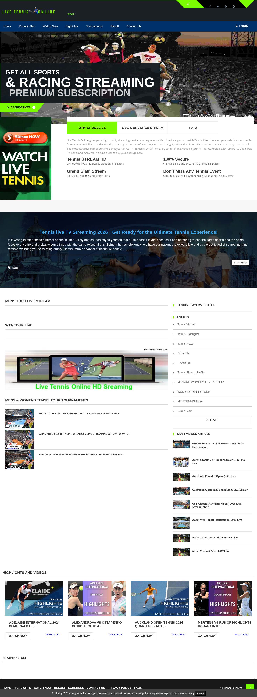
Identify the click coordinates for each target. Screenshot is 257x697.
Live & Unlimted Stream (142, 128)
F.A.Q (193, 128)
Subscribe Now (18, 107)
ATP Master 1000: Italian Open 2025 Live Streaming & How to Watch (84, 434)
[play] (34, 598)
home (7, 688)
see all (212, 419)
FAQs (138, 688)
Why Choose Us (92, 128)
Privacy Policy (119, 688)
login (243, 26)
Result (59, 688)
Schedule (76, 688)
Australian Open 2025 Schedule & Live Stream (220, 489)
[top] (250, 687)
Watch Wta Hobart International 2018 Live (217, 519)
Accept (200, 693)
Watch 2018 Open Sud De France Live (215, 537)
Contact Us (96, 688)
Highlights (22, 688)
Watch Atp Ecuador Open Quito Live (214, 476)
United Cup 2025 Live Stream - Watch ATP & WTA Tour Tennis (79, 413)
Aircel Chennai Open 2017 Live (210, 551)
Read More (240, 262)
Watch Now (18, 635)
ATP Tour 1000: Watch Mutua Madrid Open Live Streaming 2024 (81, 454)
